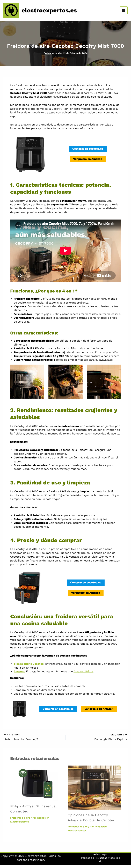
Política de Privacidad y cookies (100, 857)
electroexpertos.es (49, 10)
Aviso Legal (100, 854)
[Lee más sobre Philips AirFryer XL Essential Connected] (36, 783)
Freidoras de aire (53, 53)
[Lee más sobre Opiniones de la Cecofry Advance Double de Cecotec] (94, 787)
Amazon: (19, 671)
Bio (100, 861)
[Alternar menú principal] (124, 10)
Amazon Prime (83, 671)
